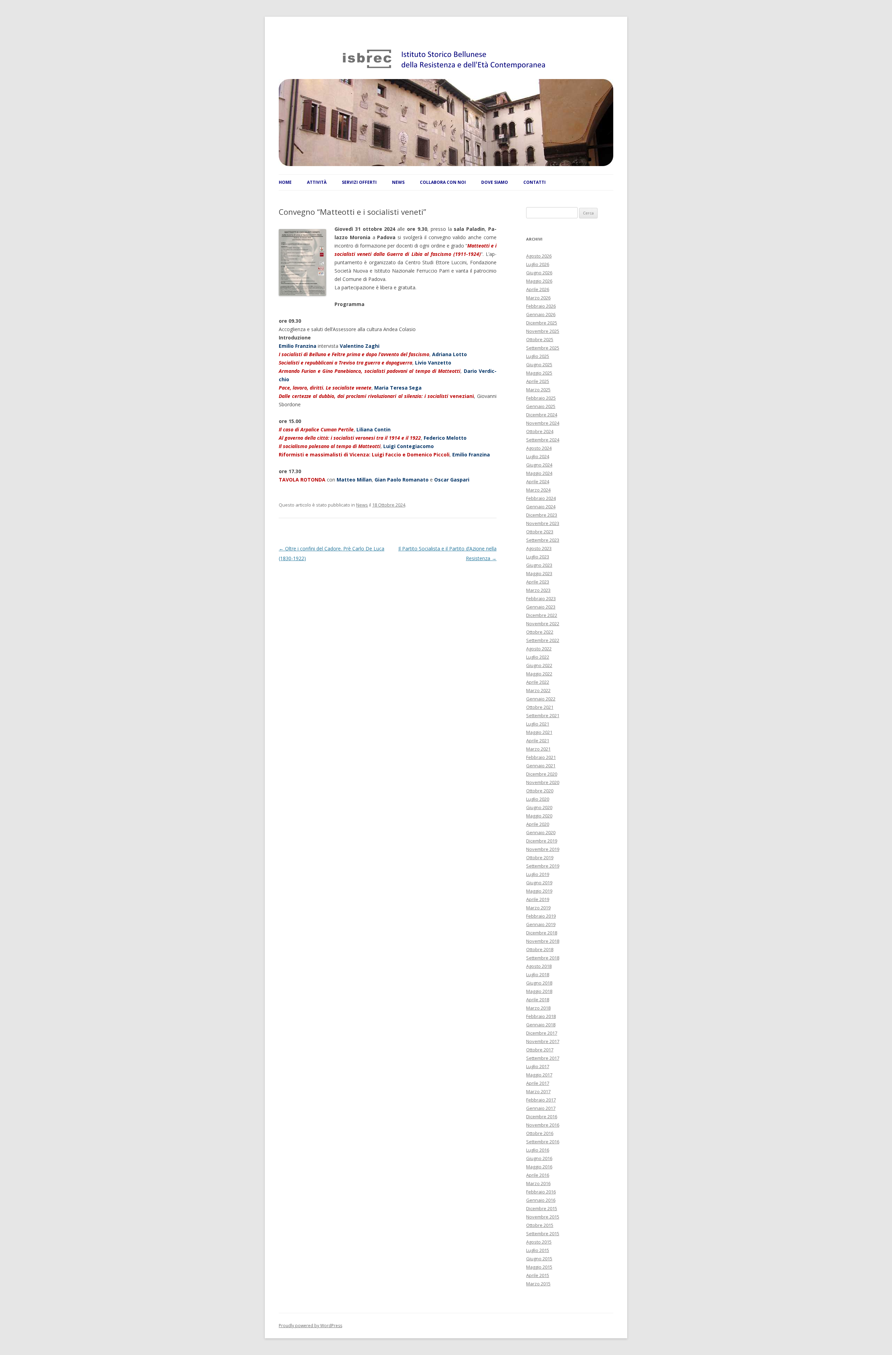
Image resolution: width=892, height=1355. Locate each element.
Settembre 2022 (542, 640)
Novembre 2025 (542, 331)
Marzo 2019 (538, 907)
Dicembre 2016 (541, 1116)
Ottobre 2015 (539, 1225)
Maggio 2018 (539, 991)
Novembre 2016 (542, 1125)
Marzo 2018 (538, 1008)
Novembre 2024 (542, 423)
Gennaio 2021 (540, 765)
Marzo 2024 (538, 490)
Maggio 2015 (539, 1267)
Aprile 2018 (537, 999)
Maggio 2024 (539, 473)
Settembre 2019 (542, 866)
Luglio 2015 (537, 1250)
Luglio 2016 (537, 1150)
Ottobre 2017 (539, 1050)
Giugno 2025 (539, 364)
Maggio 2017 (539, 1075)
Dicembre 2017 (541, 1033)
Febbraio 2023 (541, 598)
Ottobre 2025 (539, 339)
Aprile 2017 (537, 1083)
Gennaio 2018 (540, 1024)
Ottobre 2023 (539, 531)
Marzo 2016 (538, 1183)
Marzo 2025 (538, 389)
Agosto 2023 (539, 548)
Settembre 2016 (542, 1141)
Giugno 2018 (539, 983)
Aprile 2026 (537, 289)
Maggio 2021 (539, 732)
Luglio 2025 (537, 356)
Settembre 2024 (542, 440)
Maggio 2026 (539, 281)
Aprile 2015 (537, 1275)
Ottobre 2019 (539, 857)
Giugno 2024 (539, 465)
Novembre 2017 (542, 1041)
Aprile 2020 (537, 824)
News (362, 505)
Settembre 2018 (542, 958)
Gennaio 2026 (540, 314)
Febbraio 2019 (541, 916)
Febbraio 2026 (541, 306)
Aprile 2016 (537, 1175)
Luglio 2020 (537, 799)
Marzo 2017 (538, 1091)
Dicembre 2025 (541, 323)
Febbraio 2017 (541, 1100)
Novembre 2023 (542, 523)
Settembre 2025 (542, 348)
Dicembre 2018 (541, 933)
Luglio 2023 (537, 557)
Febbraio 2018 (541, 1016)
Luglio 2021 (537, 724)
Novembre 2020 (542, 782)
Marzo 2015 (538, 1283)
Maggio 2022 (539, 674)
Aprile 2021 (537, 740)
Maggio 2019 (539, 891)
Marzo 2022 (538, 690)
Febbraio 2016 (541, 1192)
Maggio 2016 (539, 1167)
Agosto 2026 (539, 256)
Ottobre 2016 (539, 1133)
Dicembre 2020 (541, 774)
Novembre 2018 (542, 941)
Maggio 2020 (539, 816)
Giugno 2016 (539, 1158)
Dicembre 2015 (541, 1208)
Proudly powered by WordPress (310, 1326)
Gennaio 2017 (540, 1108)
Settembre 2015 (542, 1233)
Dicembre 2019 (541, 841)
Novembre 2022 (542, 623)
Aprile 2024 (537, 481)
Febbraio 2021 (541, 757)
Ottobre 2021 (539, 707)
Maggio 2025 (539, 373)
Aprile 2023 (537, 582)
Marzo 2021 (538, 749)
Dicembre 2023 (541, 515)
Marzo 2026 (538, 298)
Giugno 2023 (539, 565)
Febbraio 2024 (541, 498)
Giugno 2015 (539, 1258)
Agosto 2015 (539, 1242)
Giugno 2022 (539, 665)
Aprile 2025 (537, 381)
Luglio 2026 (537, 264)
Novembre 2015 (542, 1217)
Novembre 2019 (542, 849)
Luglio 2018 (537, 974)
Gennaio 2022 (540, 699)
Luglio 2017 (537, 1066)
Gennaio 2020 (540, 832)
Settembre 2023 (542, 540)
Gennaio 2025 (540, 406)
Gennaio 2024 (540, 506)
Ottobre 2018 (539, 949)
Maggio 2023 (539, 573)
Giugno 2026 (539, 272)
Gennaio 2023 (540, 607)
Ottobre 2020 (539, 791)
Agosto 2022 (539, 648)
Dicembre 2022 (541, 615)
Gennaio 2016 (540, 1200)
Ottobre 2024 (539, 431)
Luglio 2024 (537, 456)
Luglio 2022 (537, 657)
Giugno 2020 (539, 807)
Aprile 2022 (537, 682)
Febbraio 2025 (541, 398)
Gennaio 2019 (540, 924)
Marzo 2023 (538, 590)
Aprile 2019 (537, 899)
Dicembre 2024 (541, 415)
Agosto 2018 (539, 966)
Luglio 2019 (537, 874)
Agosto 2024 (539, 448)
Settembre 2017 (542, 1058)
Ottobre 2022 (539, 632)
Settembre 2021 (542, 715)
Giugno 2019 (539, 882)
